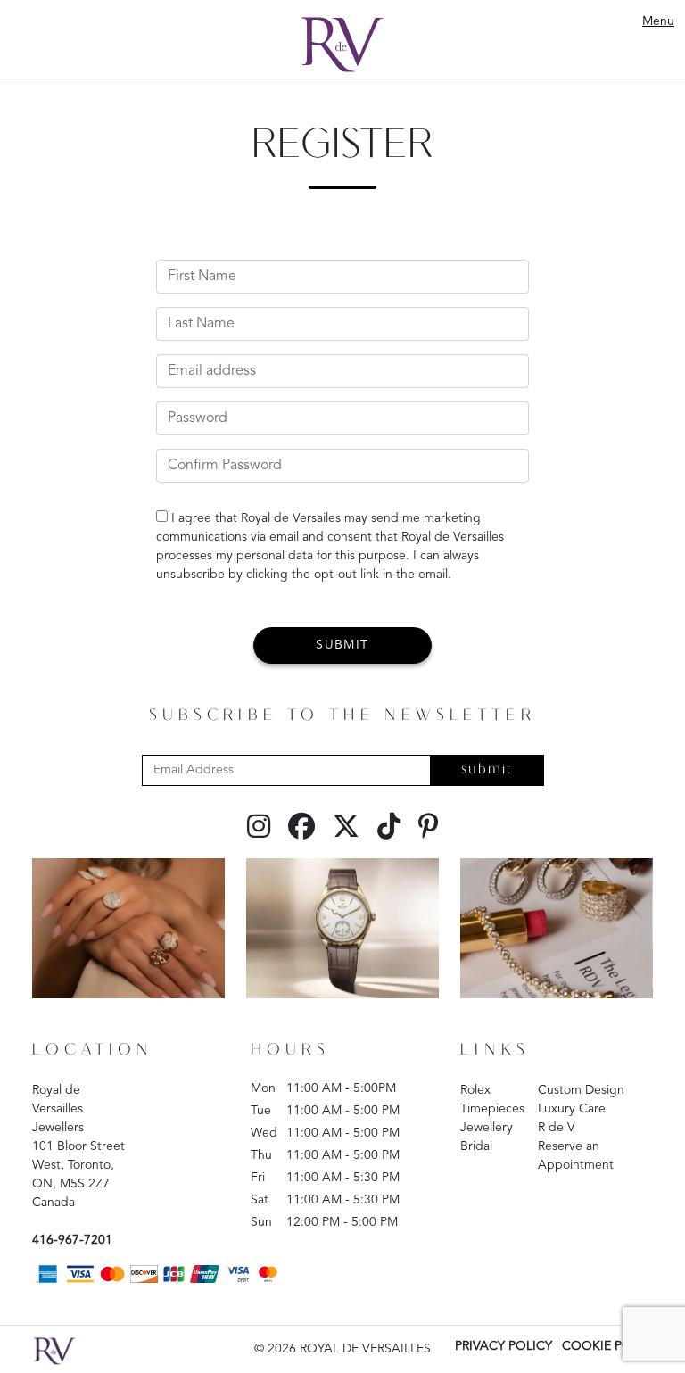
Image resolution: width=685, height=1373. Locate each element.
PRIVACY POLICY (503, 1346)
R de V (556, 1127)
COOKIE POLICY (610, 1346)
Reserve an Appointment (576, 1155)
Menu (658, 21)
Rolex (475, 1090)
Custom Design (581, 1090)
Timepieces (492, 1109)
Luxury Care (572, 1109)
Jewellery (486, 1127)
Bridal (476, 1146)
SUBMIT (342, 645)
